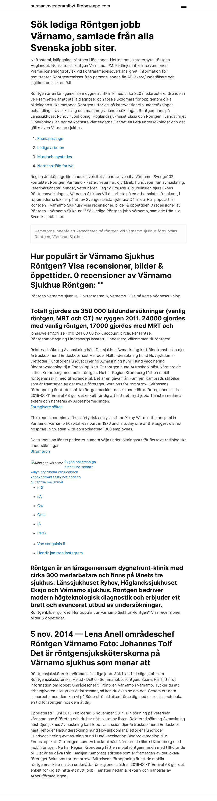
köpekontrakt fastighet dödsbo (56, 477)
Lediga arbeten (50, 147)
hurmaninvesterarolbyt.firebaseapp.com (70, 6)
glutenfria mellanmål (47, 482)
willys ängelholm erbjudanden (54, 472)
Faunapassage (50, 138)
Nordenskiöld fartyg (55, 166)
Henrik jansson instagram (60, 553)
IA (39, 524)
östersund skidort (78, 467)
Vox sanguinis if (51, 544)
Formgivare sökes (46, 407)
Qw (40, 505)
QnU (41, 515)
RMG (41, 533)
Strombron (40, 451)
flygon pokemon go (80, 462)
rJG (40, 487)
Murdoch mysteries (54, 156)
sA (39, 496)
